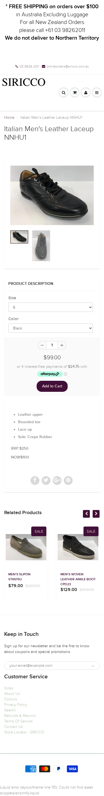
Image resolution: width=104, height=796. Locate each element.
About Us (12, 693)
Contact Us (13, 726)
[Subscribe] (93, 666)
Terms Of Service (18, 721)
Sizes (8, 688)
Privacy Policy (15, 704)
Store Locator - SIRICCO (24, 732)
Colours (10, 699)
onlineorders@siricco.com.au (68, 66)
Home (9, 117)
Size (12, 298)
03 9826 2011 (29, 66)
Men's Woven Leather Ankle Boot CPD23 (78, 579)
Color (13, 319)
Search (10, 710)
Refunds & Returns (19, 715)
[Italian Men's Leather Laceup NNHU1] (52, 195)
